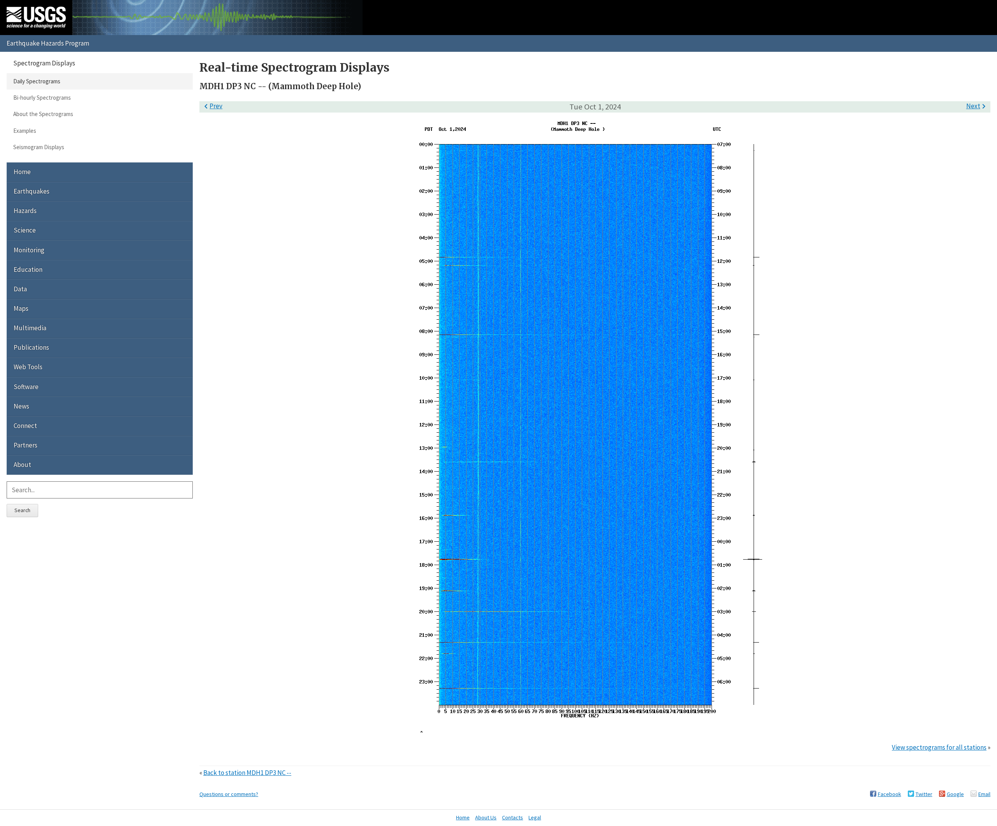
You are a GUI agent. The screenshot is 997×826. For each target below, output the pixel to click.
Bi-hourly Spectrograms (42, 97)
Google (955, 794)
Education (28, 269)
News (21, 406)
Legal (534, 817)
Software (26, 386)
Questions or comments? (228, 794)
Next (977, 106)
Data (20, 289)
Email (984, 794)
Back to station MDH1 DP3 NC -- (247, 772)
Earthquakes (31, 191)
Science (25, 230)
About (22, 464)
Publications (31, 347)
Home (22, 171)
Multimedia (30, 328)
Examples (24, 130)
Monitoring (29, 250)
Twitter (924, 794)
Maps (21, 308)
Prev (211, 106)
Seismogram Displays (38, 147)
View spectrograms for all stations (939, 747)
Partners (25, 445)
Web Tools (28, 367)
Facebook (889, 794)
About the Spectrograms (43, 114)
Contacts (512, 817)
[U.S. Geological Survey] (36, 17)
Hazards (25, 210)
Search (22, 510)
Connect (25, 425)
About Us (486, 817)
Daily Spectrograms (36, 81)
